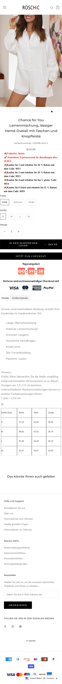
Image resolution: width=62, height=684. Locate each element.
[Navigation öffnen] (4, 7)
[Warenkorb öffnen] (57, 7)
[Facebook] (5, 626)
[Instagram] (13, 626)
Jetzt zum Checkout (31, 256)
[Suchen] (51, 7)
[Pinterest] (20, 626)
